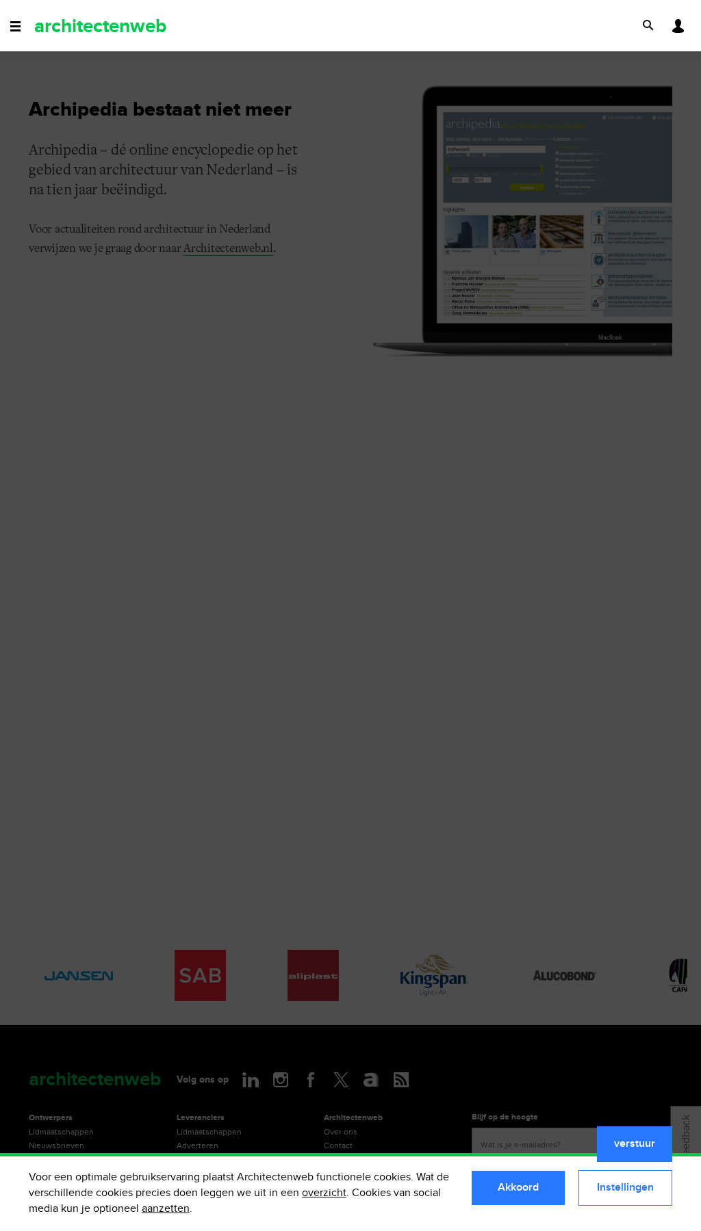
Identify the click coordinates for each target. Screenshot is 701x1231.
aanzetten (166, 1208)
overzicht (324, 1193)
